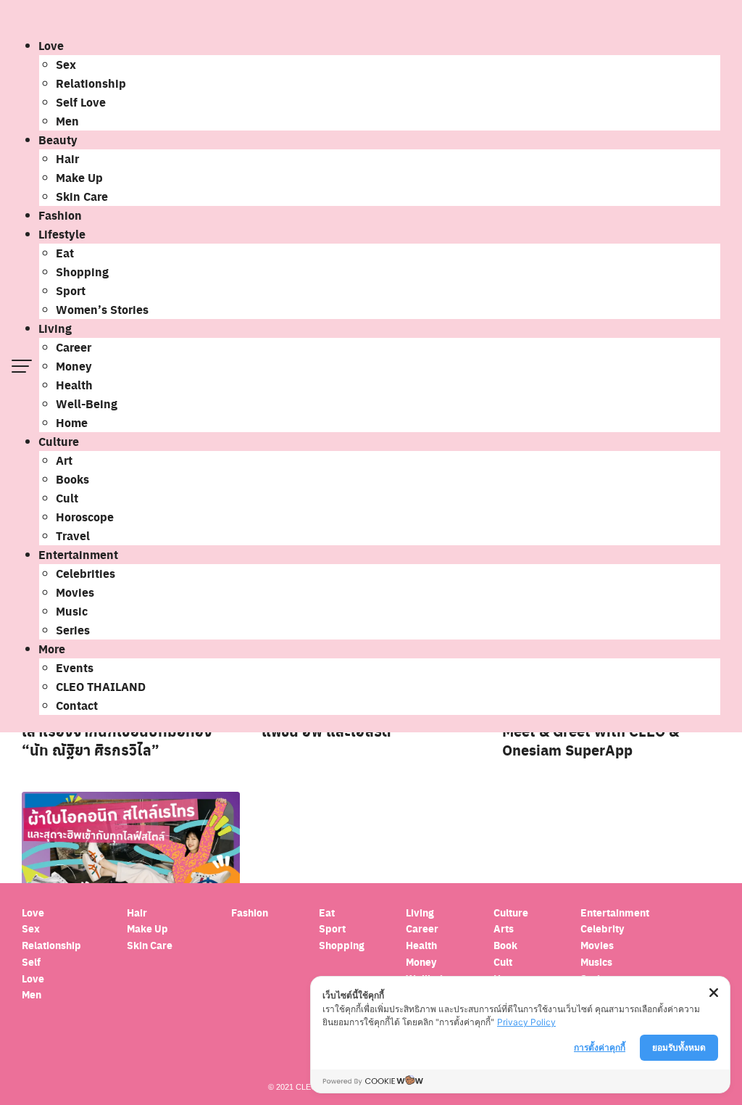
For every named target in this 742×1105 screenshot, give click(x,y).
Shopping (82, 271)
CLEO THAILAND (101, 686)
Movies (75, 592)
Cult (67, 497)
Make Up (79, 177)
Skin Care (82, 196)
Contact (77, 705)
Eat (65, 252)
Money (74, 365)
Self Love (81, 102)
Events (74, 667)
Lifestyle (62, 233)
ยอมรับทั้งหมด (679, 1047)
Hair (67, 158)
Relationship (91, 83)
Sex (66, 64)
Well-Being (86, 403)
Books (72, 479)
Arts (503, 928)
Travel (73, 535)
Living (55, 328)
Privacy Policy (526, 1022)
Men (67, 120)
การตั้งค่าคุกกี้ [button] (599, 1047)
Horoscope (85, 516)
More (51, 648)
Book (505, 945)
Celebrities (85, 573)
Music (72, 611)
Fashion (60, 215)
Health (74, 384)
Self (31, 961)
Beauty (58, 139)
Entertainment (78, 554)
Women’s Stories (102, 309)
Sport (71, 290)
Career (73, 347)
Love (51, 45)
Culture (58, 441)
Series (73, 629)
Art (64, 460)
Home (72, 422)
